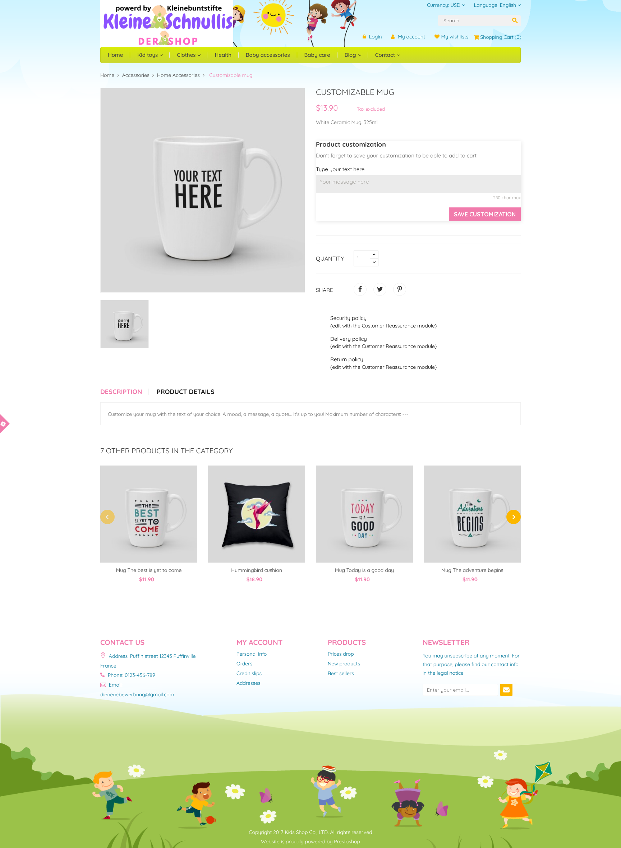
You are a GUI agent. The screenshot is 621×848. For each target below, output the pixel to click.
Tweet (379, 289)
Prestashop (347, 841)
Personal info (251, 654)
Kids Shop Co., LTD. (306, 832)
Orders (244, 664)
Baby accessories (268, 54)
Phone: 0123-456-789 (130, 675)
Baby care (317, 54)
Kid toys (148, 54)
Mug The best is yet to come (149, 570)
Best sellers (341, 674)
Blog (351, 54)
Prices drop (341, 654)
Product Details (186, 392)
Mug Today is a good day (364, 570)
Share (360, 289)
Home (115, 54)
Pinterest (399, 289)
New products (344, 664)
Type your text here (340, 169)
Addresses (248, 683)
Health (223, 54)
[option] (124, 324)
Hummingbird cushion (256, 570)
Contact (386, 54)
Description (121, 392)
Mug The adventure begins (472, 570)
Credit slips (249, 674)
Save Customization (485, 214)
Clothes (187, 54)
